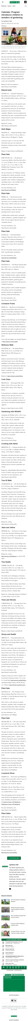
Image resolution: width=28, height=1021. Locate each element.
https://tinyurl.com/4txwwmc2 (17, 685)
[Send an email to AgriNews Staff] (10, 889)
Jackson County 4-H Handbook (11, 802)
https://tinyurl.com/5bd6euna (9, 556)
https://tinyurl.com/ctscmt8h (10, 341)
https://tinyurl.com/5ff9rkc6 (8, 190)
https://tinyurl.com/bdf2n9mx (18, 680)
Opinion (9, 6)
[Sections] (2, 2)
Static (14, 6)
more (26, 6)
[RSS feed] (15, 1000)
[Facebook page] (12, 1000)
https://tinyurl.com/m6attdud (8, 258)
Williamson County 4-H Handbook (10, 804)
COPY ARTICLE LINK (14, 858)
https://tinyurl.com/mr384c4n (15, 376)
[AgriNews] (15, 2)
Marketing (3, 6)
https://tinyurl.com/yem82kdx (9, 852)
